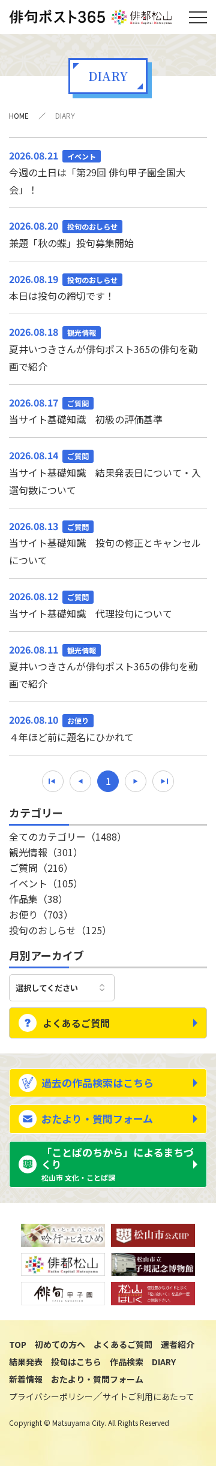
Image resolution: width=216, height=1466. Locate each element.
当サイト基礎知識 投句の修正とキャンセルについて (105, 543)
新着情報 (26, 1379)
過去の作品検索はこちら (97, 1082)
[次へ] (135, 781)
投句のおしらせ (60, 930)
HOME (19, 115)
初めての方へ (60, 1344)
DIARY (164, 1362)
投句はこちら (76, 1362)
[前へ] (80, 781)
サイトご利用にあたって (148, 1396)
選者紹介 (177, 1344)
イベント (46, 883)
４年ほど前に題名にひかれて (71, 728)
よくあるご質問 (76, 1023)
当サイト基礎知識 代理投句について (90, 605)
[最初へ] (53, 781)
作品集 (38, 899)
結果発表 (26, 1362)
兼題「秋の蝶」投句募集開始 (71, 234)
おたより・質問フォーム (97, 1118)
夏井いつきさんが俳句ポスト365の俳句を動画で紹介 (103, 349)
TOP (17, 1344)
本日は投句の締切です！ (63, 287)
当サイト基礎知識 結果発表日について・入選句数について (105, 472)
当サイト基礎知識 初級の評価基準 (86, 411)
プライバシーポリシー (51, 1396)
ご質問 (41, 867)
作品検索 (126, 1362)
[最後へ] (163, 781)
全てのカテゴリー (68, 836)
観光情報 (46, 852)
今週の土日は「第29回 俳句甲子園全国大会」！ (97, 172)
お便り (41, 914)
